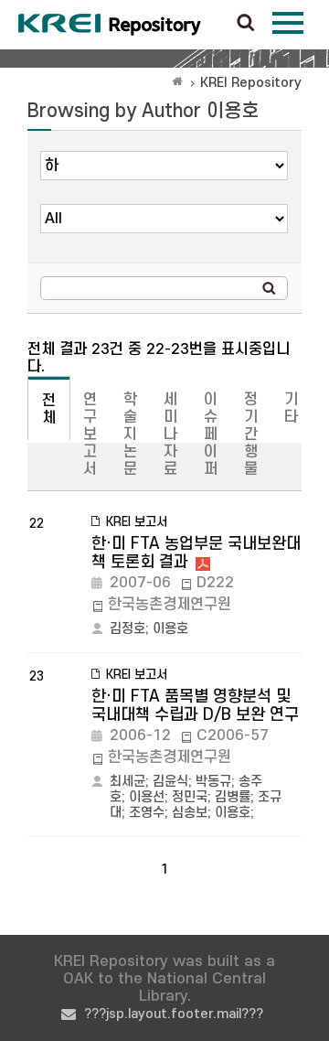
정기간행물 (251, 435)
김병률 (232, 797)
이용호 (170, 629)
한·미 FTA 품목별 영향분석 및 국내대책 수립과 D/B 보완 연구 (195, 706)
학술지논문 (130, 435)
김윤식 (170, 781)
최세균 (127, 781)
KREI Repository (251, 83)
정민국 (189, 797)
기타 (291, 408)
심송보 (189, 813)
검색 (245, 23)
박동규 (213, 781)
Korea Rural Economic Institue (109, 24)
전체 (49, 409)
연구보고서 (90, 435)
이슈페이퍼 (211, 435)
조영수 (146, 813)
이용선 (146, 797)
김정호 (127, 629)
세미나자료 (170, 435)
